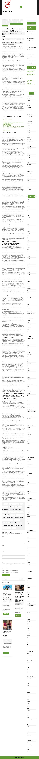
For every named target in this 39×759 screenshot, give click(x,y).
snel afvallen (29, 598)
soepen (28, 612)
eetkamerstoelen (30, 384)
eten (27, 395)
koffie (28, 489)
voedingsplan (29, 678)
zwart (28, 747)
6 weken (28, 272)
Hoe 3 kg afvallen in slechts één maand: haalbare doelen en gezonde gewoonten (7, 635)
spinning (28, 619)
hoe (23, 39)
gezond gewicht (6, 514)
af (27, 290)
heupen (28, 452)
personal (28, 566)
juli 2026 (28, 98)
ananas (28, 299)
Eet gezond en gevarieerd (7, 119)
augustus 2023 (29, 178)
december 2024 (29, 141)
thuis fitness (29, 639)
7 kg (27, 276)
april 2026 (28, 105)
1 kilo (28, 203)
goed (28, 420)
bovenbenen (29, 327)
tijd (27, 644)
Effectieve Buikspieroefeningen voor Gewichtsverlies (31, 61)
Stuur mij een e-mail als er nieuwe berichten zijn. (11, 572)
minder (28, 539)
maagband (29, 521)
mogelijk (16, 517)
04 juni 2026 (18, 599)
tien (27, 642)
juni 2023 (28, 182)
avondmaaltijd (29, 311)
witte (28, 726)
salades (28, 587)
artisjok (28, 306)
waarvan (28, 690)
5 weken (28, 263)
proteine (28, 573)
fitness (28, 400)
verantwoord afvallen (30, 662)
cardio (28, 345)
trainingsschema (30, 651)
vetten (28, 667)
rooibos (28, 582)
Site (2, 556)
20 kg (28, 235)
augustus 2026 (29, 96)
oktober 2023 (29, 173)
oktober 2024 (29, 146)
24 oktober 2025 (6, 599)
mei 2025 (28, 130)
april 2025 (28, 132)
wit (27, 724)
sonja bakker (29, 614)
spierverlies (19, 522)
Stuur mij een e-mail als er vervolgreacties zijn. (10, 570)
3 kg (27, 242)
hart (27, 445)
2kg (27, 238)
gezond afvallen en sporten (31, 411)
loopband (28, 516)
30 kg (28, 249)
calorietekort (11, 506)
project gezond (29, 571)
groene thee (29, 434)
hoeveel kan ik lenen (30, 457)
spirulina (28, 621)
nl (27, 550)
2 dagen (28, 224)
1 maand (13, 19)
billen (28, 322)
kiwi (27, 484)
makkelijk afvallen (30, 530)
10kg (28, 215)
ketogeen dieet (29, 473)
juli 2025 (28, 125)
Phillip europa (29, 80)
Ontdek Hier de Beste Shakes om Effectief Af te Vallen (31, 34)
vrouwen (28, 687)
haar (28, 441)
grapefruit (28, 427)
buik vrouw (29, 336)
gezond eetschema (30, 413)
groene (28, 432)
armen (28, 304)
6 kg (27, 267)
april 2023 (28, 187)
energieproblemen (14, 509)
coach (28, 359)
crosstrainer (29, 363)
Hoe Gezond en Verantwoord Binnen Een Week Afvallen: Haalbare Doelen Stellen (19, 595)
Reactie (3, 536)
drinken (28, 377)
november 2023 (29, 171)
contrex (28, 361)
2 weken (28, 233)
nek (27, 546)
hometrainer (29, 459)
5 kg (27, 260)
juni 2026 (28, 100)
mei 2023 (28, 185)
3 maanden (29, 244)
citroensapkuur (29, 354)
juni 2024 (28, 155)
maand (3, 42)
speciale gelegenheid (12, 522)
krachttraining (29, 498)
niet (27, 548)
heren (28, 450)
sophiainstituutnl (14, 33)
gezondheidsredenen (20, 514)
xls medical (29, 735)
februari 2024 (29, 164)
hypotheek (29, 466)
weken (21, 42)
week (28, 696)
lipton (28, 514)
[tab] (21, 7)
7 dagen (28, 274)
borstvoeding (29, 324)
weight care (29, 710)
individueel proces (10, 517)
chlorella (28, 347)
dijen (28, 372)
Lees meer (6, 614)
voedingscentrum (30, 676)
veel (27, 658)
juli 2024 (28, 153)
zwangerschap (29, 744)
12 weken (28, 217)
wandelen (28, 692)
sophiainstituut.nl (5, 19)
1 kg (10, 19)
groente (28, 436)
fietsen (28, 397)
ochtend (28, 553)
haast (4, 517)
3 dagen (28, 240)
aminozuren (29, 297)
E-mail (3, 551)
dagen (28, 368)
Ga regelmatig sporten (7, 125)
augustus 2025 (29, 123)
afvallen (28, 292)
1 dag (28, 199)
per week (28, 564)
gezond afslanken (30, 409)
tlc (27, 646)
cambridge (29, 343)
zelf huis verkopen (30, 740)
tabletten (28, 635)
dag (27, 365)
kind (27, 480)
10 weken (19, 39)
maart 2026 (29, 107)
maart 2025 (29, 134)
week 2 (28, 703)
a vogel (28, 283)
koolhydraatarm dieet (30, 493)
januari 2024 (29, 166)
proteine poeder (29, 578)
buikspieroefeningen (30, 338)
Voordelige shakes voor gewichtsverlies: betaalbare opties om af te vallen (31, 54)
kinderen (28, 482)
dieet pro (28, 370)
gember (28, 404)
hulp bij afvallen (29, 461)
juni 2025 (28, 128)
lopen (28, 518)
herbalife (28, 448)
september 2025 (29, 121)
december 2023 (29, 169)
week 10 (16, 42)
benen (28, 315)
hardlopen (28, 443)
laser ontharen (29, 505)
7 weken (28, 279)
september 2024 (29, 148)
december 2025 (29, 114)
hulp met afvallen (30, 464)
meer (28, 537)
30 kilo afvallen (29, 251)
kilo (27, 477)
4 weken (28, 256)
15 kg (28, 219)
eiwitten (28, 393)
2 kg (27, 226)
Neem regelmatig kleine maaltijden (9, 120)
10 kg (21, 19)
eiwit (28, 388)
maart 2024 (29, 162)
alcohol (28, 295)
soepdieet (28, 610)
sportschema (29, 626)
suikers (28, 630)
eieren (28, 386)
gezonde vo (12, 514)
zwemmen (29, 751)
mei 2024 (28, 157)
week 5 (28, 708)
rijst (27, 580)
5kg (27, 265)
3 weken (28, 247)
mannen (28, 534)
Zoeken (31, 23)
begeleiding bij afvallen (30, 313)
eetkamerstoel (29, 381)
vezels (28, 669)
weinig (28, 712)
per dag (28, 562)
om (27, 555)
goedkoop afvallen (30, 425)
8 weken (28, 281)
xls (27, 733)
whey (28, 717)
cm (27, 356)
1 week (18, 19)
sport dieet (29, 623)
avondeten (29, 308)
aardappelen (29, 288)
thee (27, 637)
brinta (28, 329)
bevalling (28, 320)
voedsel (28, 683)
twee (28, 653)
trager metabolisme (18, 525)
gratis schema (29, 429)
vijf (27, 671)
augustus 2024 (29, 150)
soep (28, 607)
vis (27, 674)
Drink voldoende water (7, 124)
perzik (28, 569)
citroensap (29, 352)
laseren (28, 507)
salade (28, 585)
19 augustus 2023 (6, 33)
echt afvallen (29, 379)
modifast (28, 541)
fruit (27, 402)
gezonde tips (29, 418)
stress (28, 628)
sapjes (28, 589)
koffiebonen (29, 491)
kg (27, 475)
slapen (28, 596)
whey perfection (29, 719)
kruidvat (28, 500)
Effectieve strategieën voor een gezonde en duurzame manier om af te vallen (7, 594)
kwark (28, 502)
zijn (27, 742)
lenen (28, 509)
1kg (27, 222)
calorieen (28, 340)
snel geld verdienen (30, 605)
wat (27, 694)
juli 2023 (28, 180)
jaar (27, 468)
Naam (3, 545)
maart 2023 (29, 189)
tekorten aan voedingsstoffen (8, 525)
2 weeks (28, 231)
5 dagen (28, 258)
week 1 (12, 42)
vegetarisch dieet (30, 660)
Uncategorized (29, 655)
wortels (28, 731)
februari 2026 (29, 109)
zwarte (28, 749)
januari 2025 (29, 139)
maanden (8, 42)
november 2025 (29, 116)
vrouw (28, 685)
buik (27, 331)
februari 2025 (29, 137)
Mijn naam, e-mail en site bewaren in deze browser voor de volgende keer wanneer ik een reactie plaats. (13, 564)
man (28, 532)
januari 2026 (29, 112)
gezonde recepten (30, 416)
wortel (28, 728)
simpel (28, 594)
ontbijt (28, 557)
